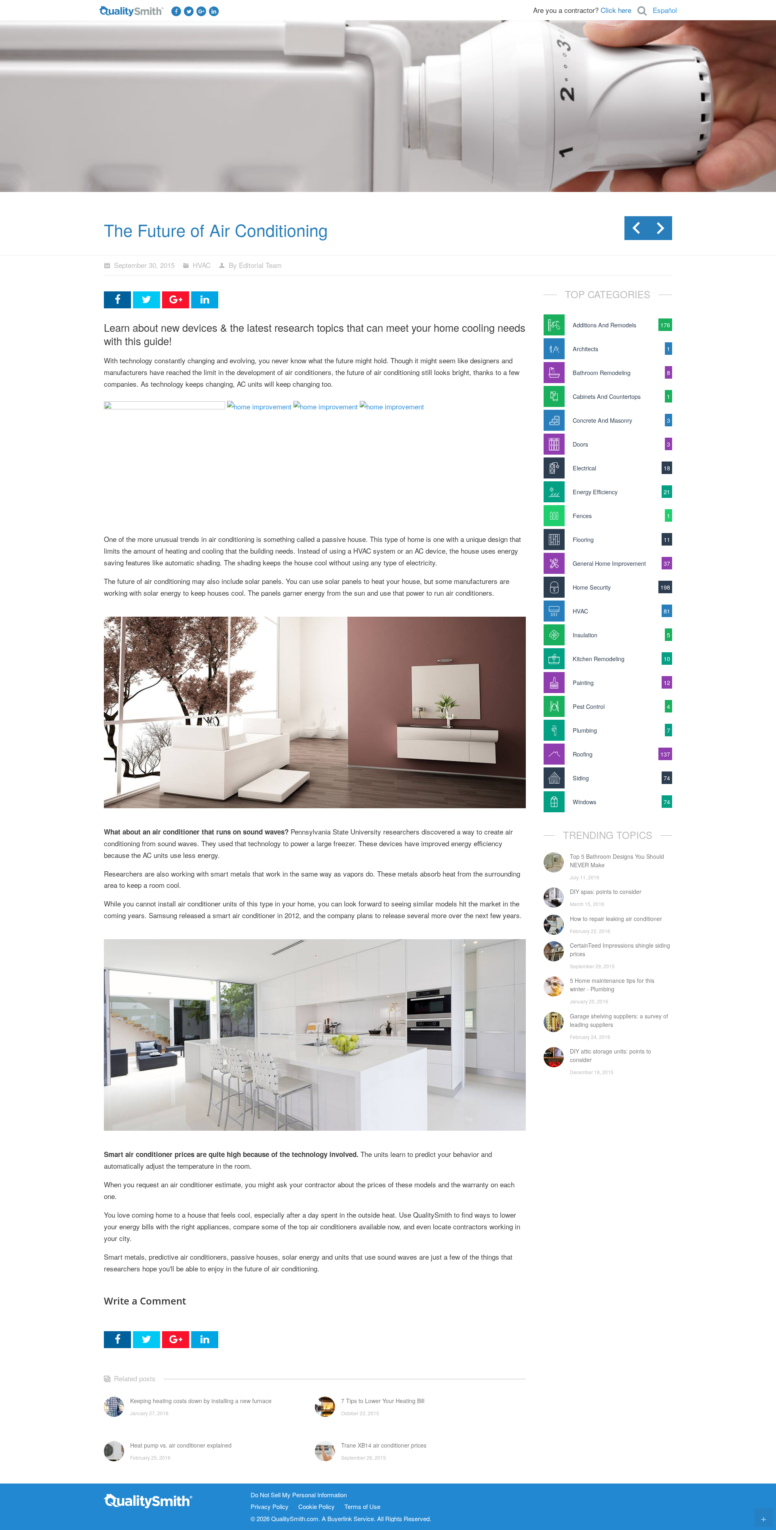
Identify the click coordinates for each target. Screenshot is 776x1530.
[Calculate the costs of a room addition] (392, 406)
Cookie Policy (316, 1506)
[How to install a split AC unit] (325, 406)
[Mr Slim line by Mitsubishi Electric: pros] (259, 406)
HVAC (202, 265)
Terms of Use (362, 1506)
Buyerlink (339, 1518)
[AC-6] (164, 406)
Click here (616, 10)
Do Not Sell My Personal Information (299, 1495)
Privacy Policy (270, 1506)
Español (665, 10)
